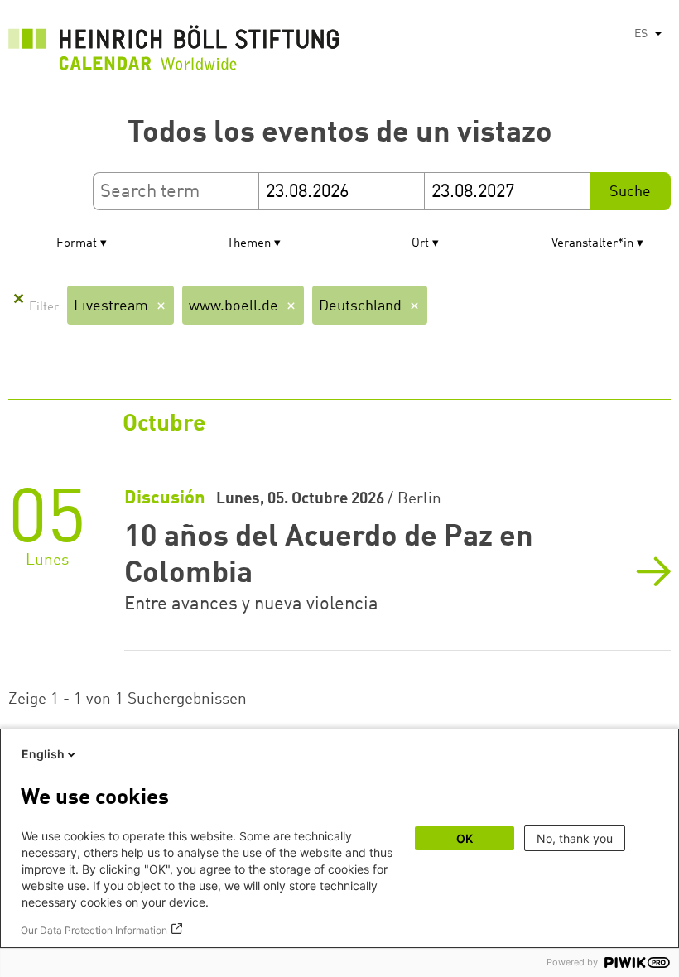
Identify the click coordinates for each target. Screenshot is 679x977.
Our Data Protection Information (94, 930)
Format (76, 244)
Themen (249, 244)
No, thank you (575, 838)
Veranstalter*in (592, 244)
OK (464, 838)
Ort (420, 244)
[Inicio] (174, 52)
